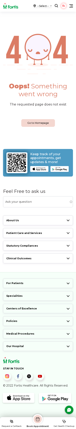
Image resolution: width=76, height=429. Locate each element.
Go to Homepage (38, 122)
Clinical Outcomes (18, 258)
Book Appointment (38, 426)
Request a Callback (11, 426)
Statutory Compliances (22, 245)
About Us (12, 220)
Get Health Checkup (64, 426)
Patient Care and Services (24, 233)
